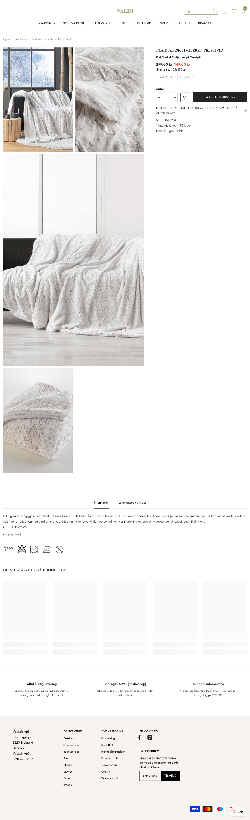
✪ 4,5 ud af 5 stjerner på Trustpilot (180, 57)
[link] (25, 644)
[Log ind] (225, 11)
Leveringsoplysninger (132, 502)
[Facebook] (139, 737)
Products (20, 39)
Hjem (6, 39)
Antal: (160, 89)
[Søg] (201, 11)
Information (101, 502)
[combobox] (197, 11)
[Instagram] (149, 737)
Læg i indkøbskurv (220, 97)
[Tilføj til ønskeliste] (185, 97)
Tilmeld (170, 776)
